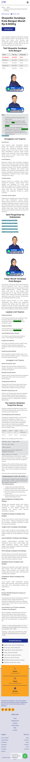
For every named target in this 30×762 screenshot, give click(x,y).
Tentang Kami (15, 720)
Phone (15, 671)
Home (15, 718)
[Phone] (15, 668)
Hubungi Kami (8, 29)
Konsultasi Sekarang (15, 640)
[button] (27, 2)
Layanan (15, 723)
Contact (15, 730)
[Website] (15, 688)
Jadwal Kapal (15, 725)
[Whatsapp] (12, 709)
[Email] (15, 678)
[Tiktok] (9, 709)
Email (15, 681)
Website (15, 691)
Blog (15, 727)
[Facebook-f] (2, 709)
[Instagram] (6, 709)
